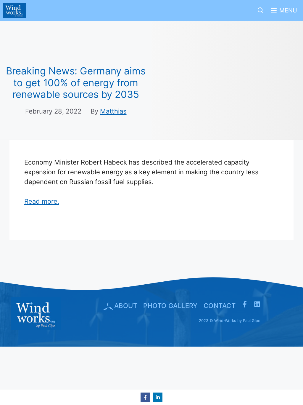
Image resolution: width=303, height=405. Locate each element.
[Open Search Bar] (260, 10)
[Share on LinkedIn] (157, 397)
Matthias (113, 111)
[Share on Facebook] (145, 397)
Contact (220, 306)
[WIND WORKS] (14, 10)
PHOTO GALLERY (170, 306)
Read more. (41, 201)
